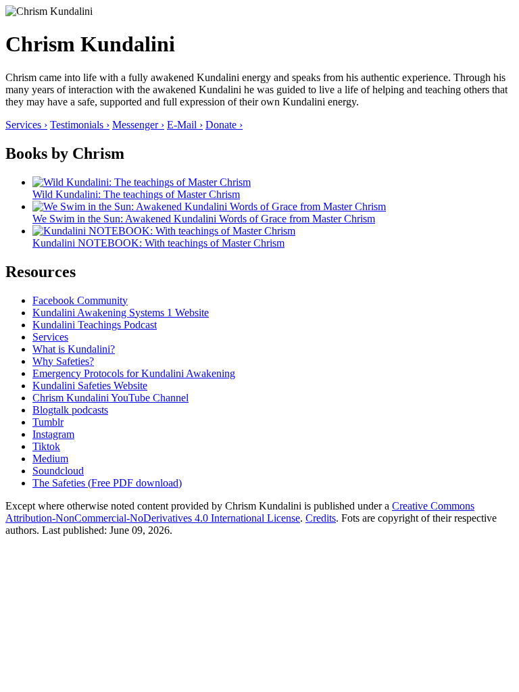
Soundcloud (58, 470)
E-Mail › (185, 124)
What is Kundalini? (73, 349)
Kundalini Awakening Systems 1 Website (120, 312)
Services (50, 337)
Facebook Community (80, 300)
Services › (26, 124)
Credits (320, 518)
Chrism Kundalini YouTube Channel (110, 397)
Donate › (224, 124)
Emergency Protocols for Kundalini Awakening (133, 373)
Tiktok (46, 446)
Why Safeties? (63, 361)
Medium (50, 458)
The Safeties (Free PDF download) (107, 483)
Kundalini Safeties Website (89, 385)
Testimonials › (79, 124)
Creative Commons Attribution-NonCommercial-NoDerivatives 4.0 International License (239, 512)
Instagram (53, 434)
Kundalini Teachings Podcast (94, 324)
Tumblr (48, 422)
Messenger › (138, 124)
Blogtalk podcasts (70, 410)
